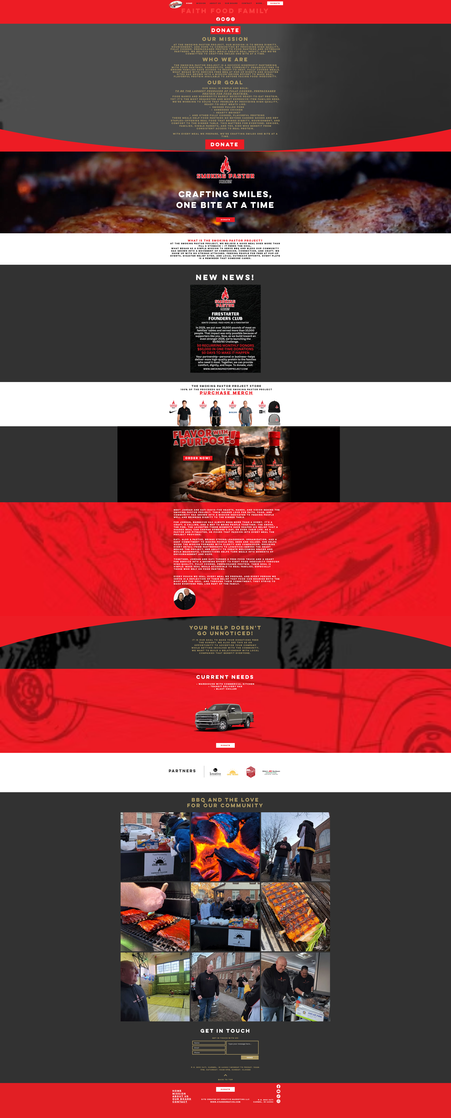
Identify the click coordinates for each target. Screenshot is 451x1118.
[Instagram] (233, 19)
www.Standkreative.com (225, 1102)
